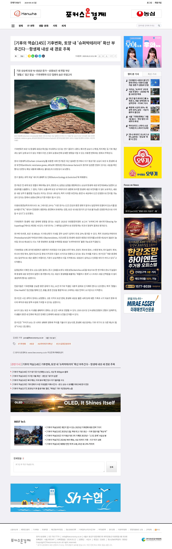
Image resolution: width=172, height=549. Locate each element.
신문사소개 (14, 529)
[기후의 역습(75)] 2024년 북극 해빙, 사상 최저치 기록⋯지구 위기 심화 (73, 439)
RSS (158, 530)
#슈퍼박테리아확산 (45, 343)
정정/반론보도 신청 (136, 529)
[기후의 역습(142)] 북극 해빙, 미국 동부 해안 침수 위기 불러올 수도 (38, 380)
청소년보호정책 (71, 529)
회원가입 (158, 2)
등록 (111, 467)
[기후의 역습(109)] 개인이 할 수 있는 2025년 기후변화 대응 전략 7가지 (73, 427)
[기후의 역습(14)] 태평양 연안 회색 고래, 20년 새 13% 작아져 (70, 443)
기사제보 (36, 529)
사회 (55, 25)
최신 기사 (152, 74)
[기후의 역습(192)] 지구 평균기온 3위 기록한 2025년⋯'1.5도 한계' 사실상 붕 (76, 435)
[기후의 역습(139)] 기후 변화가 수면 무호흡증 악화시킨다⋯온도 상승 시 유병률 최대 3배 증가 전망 (50, 384)
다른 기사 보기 (51, 338)
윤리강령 (112, 529)
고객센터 (149, 529)
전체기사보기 (15, 2)
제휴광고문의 (25, 529)
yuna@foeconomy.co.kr (33, 337)
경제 (21, 25)
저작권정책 (102, 529)
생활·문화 (43, 25)
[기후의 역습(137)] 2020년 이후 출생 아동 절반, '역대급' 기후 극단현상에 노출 (42, 388)
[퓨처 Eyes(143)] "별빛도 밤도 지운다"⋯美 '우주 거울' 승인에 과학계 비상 (143, 211)
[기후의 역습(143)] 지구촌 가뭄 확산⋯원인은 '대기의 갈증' (35, 376)
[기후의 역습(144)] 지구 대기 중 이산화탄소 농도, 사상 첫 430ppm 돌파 (40, 371)
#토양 (32, 343)
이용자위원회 (122, 529)
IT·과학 (30, 25)
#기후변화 (22, 343)
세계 (64, 25)
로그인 (149, 2)
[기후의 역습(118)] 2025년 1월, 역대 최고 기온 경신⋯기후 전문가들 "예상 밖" (76, 431)
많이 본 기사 (133, 74)
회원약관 (45, 529)
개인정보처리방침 (57, 529)
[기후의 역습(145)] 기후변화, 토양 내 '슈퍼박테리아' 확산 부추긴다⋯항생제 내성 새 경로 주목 (64, 46)
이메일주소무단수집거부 (87, 529)
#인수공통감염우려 (63, 343)
